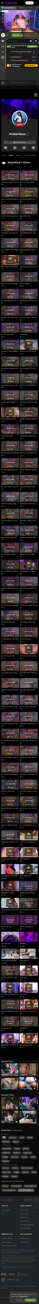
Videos (23, 8)
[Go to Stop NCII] (13, 1280)
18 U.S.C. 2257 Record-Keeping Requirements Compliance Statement (18, 1287)
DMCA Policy (24, 1217)
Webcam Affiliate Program (9, 1246)
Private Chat (30, 65)
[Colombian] (4, 1137)
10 (4, 895)
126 (5, 946)
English (29, 1200)
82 (23, 946)
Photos (34, 8)
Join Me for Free (19, 29)
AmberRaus (6, 1130)
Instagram (7, 1210)
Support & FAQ (24, 1238)
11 (23, 878)
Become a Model (7, 1238)
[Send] (36, 41)
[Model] (36, 95)
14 (4, 1047)
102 (5, 963)
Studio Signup (6, 1242)
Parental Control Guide (27, 1224)
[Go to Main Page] (12, 3)
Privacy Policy (24, 1210)
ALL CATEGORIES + (26, 1190)
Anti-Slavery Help (25, 1228)
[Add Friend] (24, 147)
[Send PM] (33, 147)
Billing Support (24, 1242)
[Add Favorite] (3, 35)
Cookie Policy (23, 1296)
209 (5, 878)
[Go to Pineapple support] (3, 1280)
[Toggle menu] (2, 3)
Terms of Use (24, 1213)
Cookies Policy (24, 1221)
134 (23, 963)
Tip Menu (31, 46)
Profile (3, 155)
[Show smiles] (31, 41)
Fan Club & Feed (30, 155)
